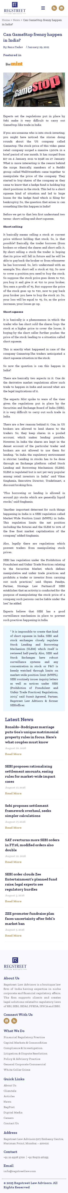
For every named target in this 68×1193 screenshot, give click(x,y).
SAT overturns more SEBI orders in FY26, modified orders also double (32, 845)
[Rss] (54, 8)
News (16, 20)
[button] (43, 8)
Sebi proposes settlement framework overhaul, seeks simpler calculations (28, 810)
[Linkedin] (61, 8)
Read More (13, 754)
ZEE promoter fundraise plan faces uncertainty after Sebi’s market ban (30, 918)
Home (6, 20)
